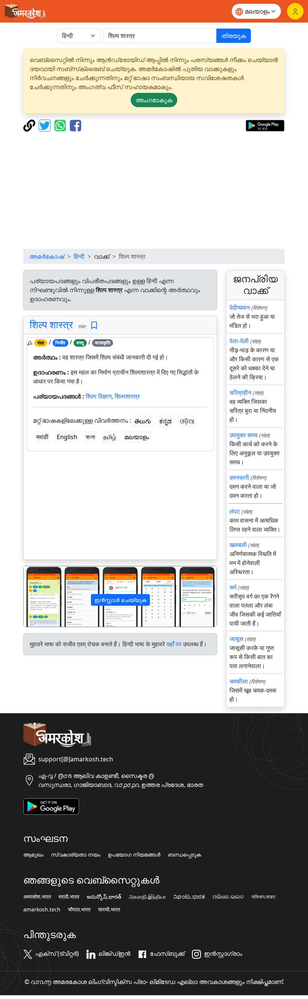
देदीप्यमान (239, 307)
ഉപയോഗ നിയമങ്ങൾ (134, 854)
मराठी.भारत (69, 896)
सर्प (233, 587)
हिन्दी (79, 256)
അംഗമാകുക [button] (154, 100)
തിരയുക (233, 36)
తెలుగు (142, 421)
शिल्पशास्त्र (127, 396)
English (67, 437)
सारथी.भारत (109, 909)
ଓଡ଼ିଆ (187, 421)
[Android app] (51, 806)
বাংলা (90, 437)
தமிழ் (109, 437)
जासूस (236, 639)
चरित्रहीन (240, 392)
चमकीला (238, 681)
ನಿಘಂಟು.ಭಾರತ (189, 896)
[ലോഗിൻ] (295, 11)
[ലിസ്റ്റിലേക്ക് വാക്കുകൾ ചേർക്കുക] (94, 325)
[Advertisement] (154, 190)
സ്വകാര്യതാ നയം (75, 854)
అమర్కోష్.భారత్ (104, 896)
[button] (38, 596)
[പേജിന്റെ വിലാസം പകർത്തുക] (30, 125)
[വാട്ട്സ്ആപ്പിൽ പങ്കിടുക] (61, 125)
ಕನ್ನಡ (165, 421)
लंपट (234, 511)
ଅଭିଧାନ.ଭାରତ (228, 896)
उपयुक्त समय (243, 435)
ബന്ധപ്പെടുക (184, 854)
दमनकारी (239, 477)
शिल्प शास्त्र (51, 324)
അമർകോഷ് (46, 256)
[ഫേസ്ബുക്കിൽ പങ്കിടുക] (75, 125)
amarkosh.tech (41, 909)
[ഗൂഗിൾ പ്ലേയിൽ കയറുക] (265, 125)
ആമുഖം (33, 854)
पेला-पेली (239, 341)
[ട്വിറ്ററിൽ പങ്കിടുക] (46, 125)
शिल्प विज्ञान (99, 396)
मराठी (42, 437)
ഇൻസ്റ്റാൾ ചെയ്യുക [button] (120, 599)
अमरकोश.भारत (37, 896)
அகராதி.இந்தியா (147, 896)
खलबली (238, 545)
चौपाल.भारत (79, 909)
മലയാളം (136, 437)
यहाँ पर (173, 644)
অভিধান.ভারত (263, 896)
